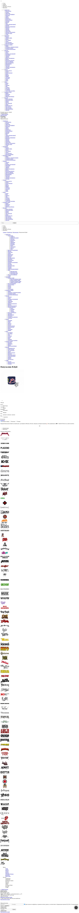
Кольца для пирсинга (9, 58)
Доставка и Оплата (9, 874)
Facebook (7, 897)
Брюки (6, 74)
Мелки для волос (9, 98)
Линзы (6, 104)
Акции (6, 869)
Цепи (11, 249)
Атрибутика (6, 9)
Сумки (6, 34)
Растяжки (12, 309)
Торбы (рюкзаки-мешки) (10, 24)
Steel (6, 86)
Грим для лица (8, 107)
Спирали (7, 56)
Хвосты (12, 247)
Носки (6, 80)
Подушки (7, 21)
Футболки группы (9, 48)
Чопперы (7, 85)
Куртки (7, 71)
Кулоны (7, 36)
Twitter (10, 897)
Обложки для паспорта (10, 32)
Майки (6, 45)
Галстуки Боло (8, 42)
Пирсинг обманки (9, 61)
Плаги (6, 52)
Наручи (12, 241)
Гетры (6, 79)
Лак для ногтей (8, 103)
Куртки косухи (8, 70)
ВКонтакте (2, 897)
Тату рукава (12, 246)
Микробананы (8, 63)
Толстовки (7, 77)
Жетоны (7, 22)
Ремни (11, 245)
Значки (6, 16)
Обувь (5, 81)
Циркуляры (7, 54)
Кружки (7, 12)
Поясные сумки (8, 33)
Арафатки (12, 236)
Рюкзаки (7, 25)
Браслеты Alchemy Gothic (15, 279)
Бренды (7, 870)
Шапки (6, 93)
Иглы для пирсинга (9, 62)
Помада (7, 102)
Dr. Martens (7, 89)
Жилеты (7, 75)
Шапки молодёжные (9, 96)
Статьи (6, 871)
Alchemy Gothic (8, 37)
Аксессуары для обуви (10, 90)
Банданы (7, 95)
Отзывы (18, 421)
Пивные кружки (11, 362)
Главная (4, 232)
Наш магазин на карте (5, 899)
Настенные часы (13, 272)
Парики (7, 101)
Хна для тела (8, 106)
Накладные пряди (9, 100)
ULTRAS (7, 87)
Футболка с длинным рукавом (11, 47)
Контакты (7, 875)
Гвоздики (7, 68)
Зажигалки (7, 13)
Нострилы (7, 64)
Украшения (6, 35)
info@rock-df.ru (3, 115)
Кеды (6, 84)
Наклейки (7, 30)
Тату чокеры (8, 40)
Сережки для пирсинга (10, 67)
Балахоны (7, 78)
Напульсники (8, 11)
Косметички (8, 18)
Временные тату (8, 105)
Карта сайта (7, 876)
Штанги (7, 59)
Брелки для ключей (14, 237)
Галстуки (12, 238)
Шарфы (7, 76)
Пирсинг (6, 50)
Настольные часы (14, 273)
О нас (6, 868)
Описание (13, 421)
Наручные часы (13, 271)
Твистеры (7, 66)
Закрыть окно (3, 910)
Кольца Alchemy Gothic (15, 280)
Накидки (7, 110)
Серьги (6, 41)
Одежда (6, 69)
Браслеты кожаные (9, 43)
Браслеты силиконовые (10, 26)
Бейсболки (7, 94)
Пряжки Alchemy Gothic (15, 282)
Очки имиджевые (9, 108)
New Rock (7, 88)
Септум (12, 310)
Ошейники (12, 242)
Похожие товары (5, 421)
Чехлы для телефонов (10, 14)
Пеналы (7, 17)
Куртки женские (8, 72)
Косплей (6, 97)
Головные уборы (7, 92)
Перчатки (12, 243)
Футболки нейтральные (10, 49)
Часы (6, 23)
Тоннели (7, 51)
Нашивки (7, 27)
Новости (7, 872)
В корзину (2, 420)
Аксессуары (7, 31)
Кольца (6, 39)
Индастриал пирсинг (9, 60)
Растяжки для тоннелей (10, 53)
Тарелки (7, 28)
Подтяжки (12, 244)
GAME (6, 360)
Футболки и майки (8, 44)
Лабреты (7, 57)
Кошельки (7, 15)
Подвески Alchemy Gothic (15, 281)
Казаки (6, 83)
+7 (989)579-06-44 (4, 114)
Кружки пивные (8, 20)
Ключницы (12, 240)
